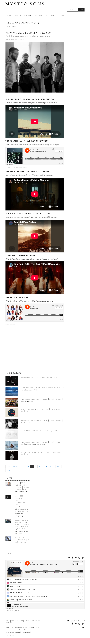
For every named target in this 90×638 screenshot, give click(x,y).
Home (9, 15)
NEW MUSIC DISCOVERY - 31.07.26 (34, 442)
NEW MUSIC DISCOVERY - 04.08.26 (34, 399)
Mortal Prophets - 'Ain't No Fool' (34, 409)
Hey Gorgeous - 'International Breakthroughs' (41, 388)
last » (8, 470)
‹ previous (15, 466)
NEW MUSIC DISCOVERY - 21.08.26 (22, 485)
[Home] (24, 4)
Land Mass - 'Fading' (29, 431)
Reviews (27, 15)
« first (8, 466)
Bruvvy (7, 324)
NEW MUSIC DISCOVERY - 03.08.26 (34, 420)
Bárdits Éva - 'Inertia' (29, 378)
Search (81, 10)
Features (38, 15)
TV (46, 15)
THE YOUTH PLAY (10, 167)
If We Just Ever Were (21, 167)
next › (58, 466)
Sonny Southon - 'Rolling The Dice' (36, 452)
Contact (62, 15)
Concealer (12, 324)
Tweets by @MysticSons (12, 611)
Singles (14, 27)
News (17, 15)
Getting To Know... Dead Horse (21, 522)
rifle (13, 636)
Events (52, 15)
